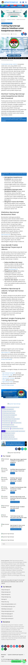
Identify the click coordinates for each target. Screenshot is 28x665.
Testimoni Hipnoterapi (7, 385)
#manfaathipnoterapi (8, 417)
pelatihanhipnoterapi (17, 428)
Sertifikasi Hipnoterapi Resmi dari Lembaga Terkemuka (18, 470)
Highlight (12, 464)
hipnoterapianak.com (8, 611)
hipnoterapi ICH (13, 269)
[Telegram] (22, 449)
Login (2, 656)
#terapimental (17, 423)
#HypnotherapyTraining (9, 411)
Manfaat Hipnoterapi (8, 435)
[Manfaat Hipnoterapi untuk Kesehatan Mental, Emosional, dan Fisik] (5, 499)
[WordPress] (11, 646)
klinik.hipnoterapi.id (7, 616)
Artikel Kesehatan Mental (7, 23)
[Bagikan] (25, 34)
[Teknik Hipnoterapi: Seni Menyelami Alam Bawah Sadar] (5, 518)
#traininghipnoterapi (8, 424)
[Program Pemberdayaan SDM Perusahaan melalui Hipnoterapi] (5, 490)
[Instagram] (14, 646)
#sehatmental (7, 423)
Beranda (3, 654)
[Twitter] (19, 449)
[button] (20, 2)
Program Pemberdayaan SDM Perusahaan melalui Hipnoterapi (18, 489)
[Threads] (22, 646)
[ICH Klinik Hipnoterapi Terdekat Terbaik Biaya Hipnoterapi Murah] (9, 2)
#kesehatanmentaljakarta (10, 415)
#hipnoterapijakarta (8, 409)
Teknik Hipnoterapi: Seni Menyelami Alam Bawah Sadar (18, 516)
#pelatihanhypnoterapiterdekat (11, 419)
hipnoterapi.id (6, 589)
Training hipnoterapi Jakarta (9, 64)
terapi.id (4, 599)
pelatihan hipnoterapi (8, 437)
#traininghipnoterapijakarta (10, 426)
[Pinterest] (8, 646)
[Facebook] (16, 449)
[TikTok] (5, 649)
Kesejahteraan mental (9, 433)
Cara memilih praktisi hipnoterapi (16, 431)
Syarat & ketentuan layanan (15, 654)
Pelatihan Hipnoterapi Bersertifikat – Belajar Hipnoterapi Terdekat (16, 479)
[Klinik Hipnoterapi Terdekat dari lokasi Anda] (5, 509)
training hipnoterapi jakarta (10, 439)
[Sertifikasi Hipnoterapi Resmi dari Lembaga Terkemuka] (5, 471)
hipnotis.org (5, 601)
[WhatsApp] (25, 449)
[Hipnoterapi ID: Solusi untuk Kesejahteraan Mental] (5, 527)
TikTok (4, 380)
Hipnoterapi (6, 428)
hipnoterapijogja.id (7, 613)
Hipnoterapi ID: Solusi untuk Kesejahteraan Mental (17, 526)
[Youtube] (20, 646)
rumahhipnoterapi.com (8, 606)
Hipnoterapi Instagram (8, 373)
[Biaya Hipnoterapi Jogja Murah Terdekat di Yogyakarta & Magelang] (5, 462)
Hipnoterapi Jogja (7, 374)
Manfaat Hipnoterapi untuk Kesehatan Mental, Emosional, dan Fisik (18, 498)
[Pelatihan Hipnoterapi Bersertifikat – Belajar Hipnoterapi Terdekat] (5, 481)
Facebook (5, 376)
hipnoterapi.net (5, 234)
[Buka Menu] (23, 2)
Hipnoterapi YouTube (8, 378)
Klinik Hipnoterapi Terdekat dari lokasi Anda (17, 507)
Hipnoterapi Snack (7, 381)
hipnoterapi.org (6, 597)
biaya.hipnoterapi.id (7, 618)
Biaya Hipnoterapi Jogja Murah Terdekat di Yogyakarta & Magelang (18, 461)
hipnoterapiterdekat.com (9, 604)
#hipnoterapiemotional (13, 407)
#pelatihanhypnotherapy (9, 421)
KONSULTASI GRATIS (6, 359)
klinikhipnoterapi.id (7, 609)
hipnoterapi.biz (6, 594)
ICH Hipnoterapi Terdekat (12, 659)
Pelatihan (13, 473)
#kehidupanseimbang (9, 413)
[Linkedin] (17, 646)
